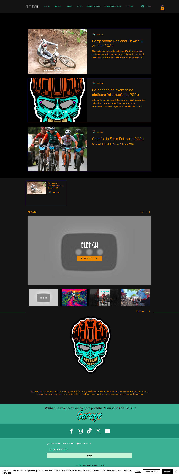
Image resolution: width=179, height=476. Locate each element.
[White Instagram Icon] (80, 431)
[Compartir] (142, 212)
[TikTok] (89, 431)
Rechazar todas (151, 471)
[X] (98, 431)
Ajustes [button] (138, 471)
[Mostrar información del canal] (148, 212)
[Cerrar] (175, 471)
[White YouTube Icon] (107, 431)
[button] (162, 7)
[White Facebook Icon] (71, 431)
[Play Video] (43, 297)
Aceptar (167, 471)
